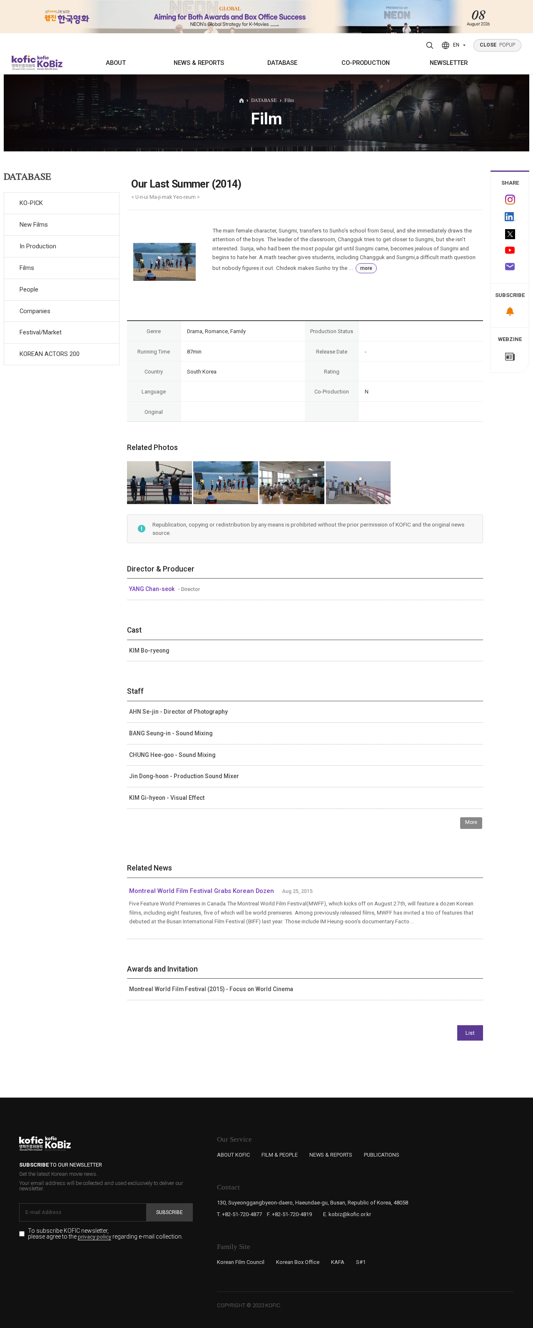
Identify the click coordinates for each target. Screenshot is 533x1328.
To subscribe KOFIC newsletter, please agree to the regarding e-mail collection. (105, 1234)
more (366, 268)
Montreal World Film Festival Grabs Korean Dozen (202, 891)
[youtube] (510, 251)
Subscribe (169, 1212)
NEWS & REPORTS (199, 63)
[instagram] (510, 200)
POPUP (498, 45)
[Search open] (430, 45)
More (471, 822)
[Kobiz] (49, 62)
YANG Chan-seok (152, 589)
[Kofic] (24, 62)
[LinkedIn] (510, 216)
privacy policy (94, 1237)
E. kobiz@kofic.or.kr (347, 1214)
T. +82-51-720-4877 (239, 1214)
